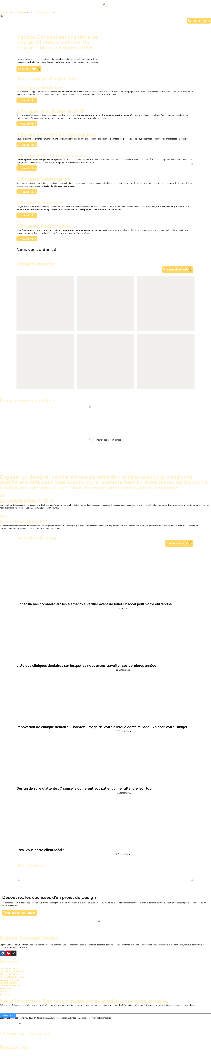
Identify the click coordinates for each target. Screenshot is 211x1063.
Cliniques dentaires (40, 87)
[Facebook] (2, 953)
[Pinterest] (8, 953)
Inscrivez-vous (8, 1016)
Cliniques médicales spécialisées (56, 135)
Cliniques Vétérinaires (43, 179)
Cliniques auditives (39, 202)
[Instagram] (13, 953)
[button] (2, 16)
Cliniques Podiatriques (43, 226)
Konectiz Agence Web (31, 1023)
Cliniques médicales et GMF (50, 111)
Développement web (9, 1023)
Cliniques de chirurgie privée (51, 155)
